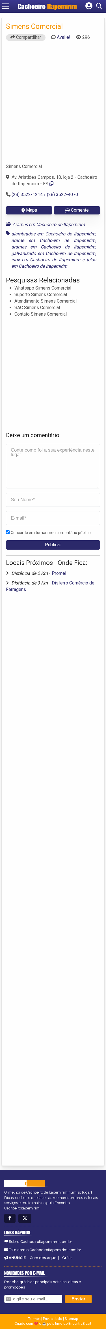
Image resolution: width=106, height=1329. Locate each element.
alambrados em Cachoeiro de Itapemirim (53, 234)
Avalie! (63, 37)
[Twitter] (24, 1218)
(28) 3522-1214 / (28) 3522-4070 (45, 194)
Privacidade (52, 1319)
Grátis (67, 1258)
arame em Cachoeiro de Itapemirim (53, 240)
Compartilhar (28, 37)
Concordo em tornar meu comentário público (51, 532)
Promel (59, 573)
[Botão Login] (88, 6)
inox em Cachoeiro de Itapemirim (45, 259)
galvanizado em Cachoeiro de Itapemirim (53, 253)
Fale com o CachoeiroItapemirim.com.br (45, 1250)
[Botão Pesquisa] (100, 6)
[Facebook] (10, 1218)
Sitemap (71, 1319)
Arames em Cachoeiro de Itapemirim (48, 224)
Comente (80, 210)
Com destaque (43, 1258)
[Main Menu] (5, 6)
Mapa (31, 210)
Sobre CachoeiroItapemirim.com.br (40, 1241)
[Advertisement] (53, 105)
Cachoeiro (47, 6)
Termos (34, 1319)
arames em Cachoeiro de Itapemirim (53, 247)
